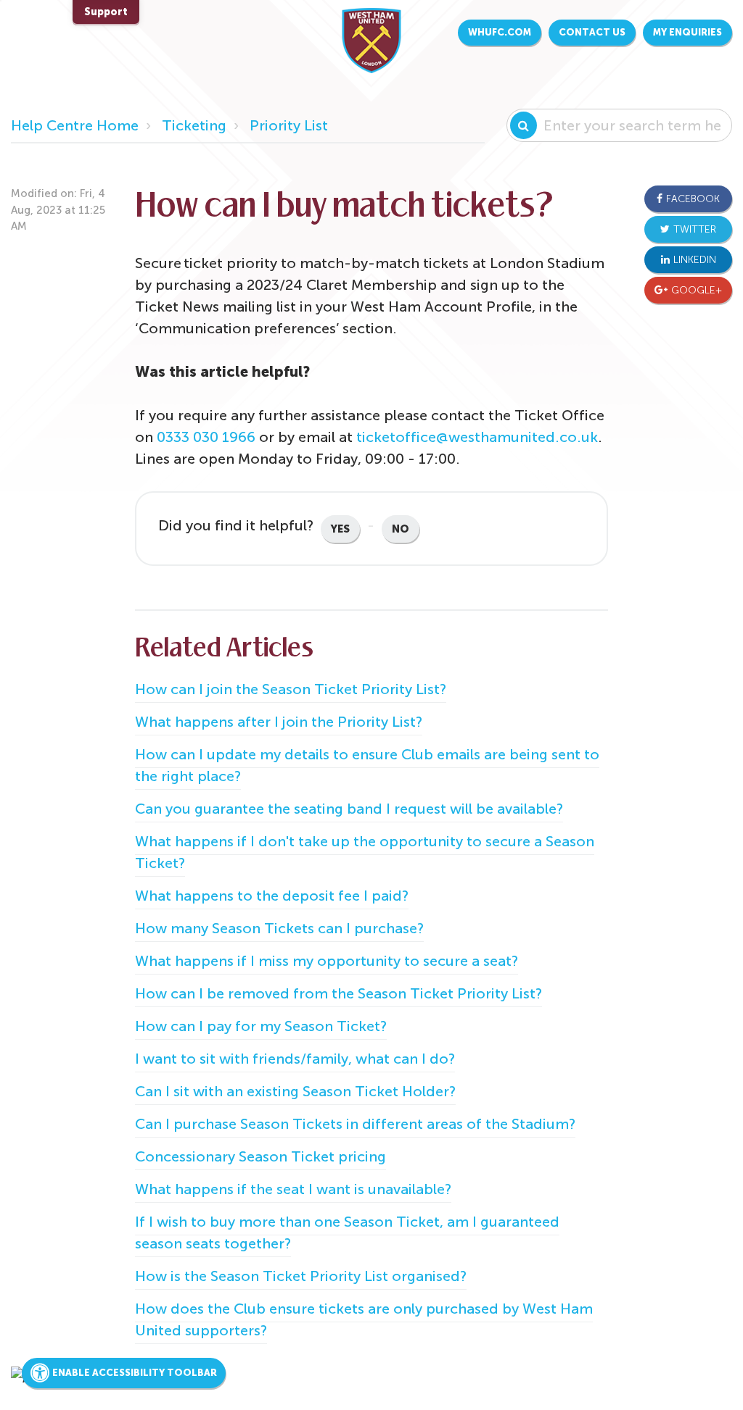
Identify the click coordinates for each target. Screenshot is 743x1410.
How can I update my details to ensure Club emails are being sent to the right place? (367, 765)
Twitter (694, 229)
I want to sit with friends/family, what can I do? (295, 1058)
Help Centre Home (75, 125)
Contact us (592, 32)
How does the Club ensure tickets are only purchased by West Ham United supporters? (364, 1319)
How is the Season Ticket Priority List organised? (301, 1276)
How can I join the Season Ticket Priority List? (290, 689)
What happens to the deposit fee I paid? (272, 895)
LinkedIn (694, 260)
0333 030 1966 (206, 437)
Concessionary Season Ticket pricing (260, 1156)
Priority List (289, 125)
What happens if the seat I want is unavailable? (293, 1189)
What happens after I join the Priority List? (278, 721)
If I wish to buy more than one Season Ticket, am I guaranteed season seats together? (347, 1232)
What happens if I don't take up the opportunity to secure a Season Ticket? (364, 852)
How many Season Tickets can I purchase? (279, 928)
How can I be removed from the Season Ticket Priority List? (338, 993)
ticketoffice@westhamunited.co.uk (477, 437)
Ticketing (194, 125)
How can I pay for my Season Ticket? (261, 1026)
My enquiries (687, 32)
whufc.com (499, 32)
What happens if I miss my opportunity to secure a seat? (326, 960)
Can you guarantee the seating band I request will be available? (349, 808)
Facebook (693, 199)
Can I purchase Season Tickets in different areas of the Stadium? (355, 1123)
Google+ (696, 290)
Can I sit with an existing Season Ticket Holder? (295, 1091)
